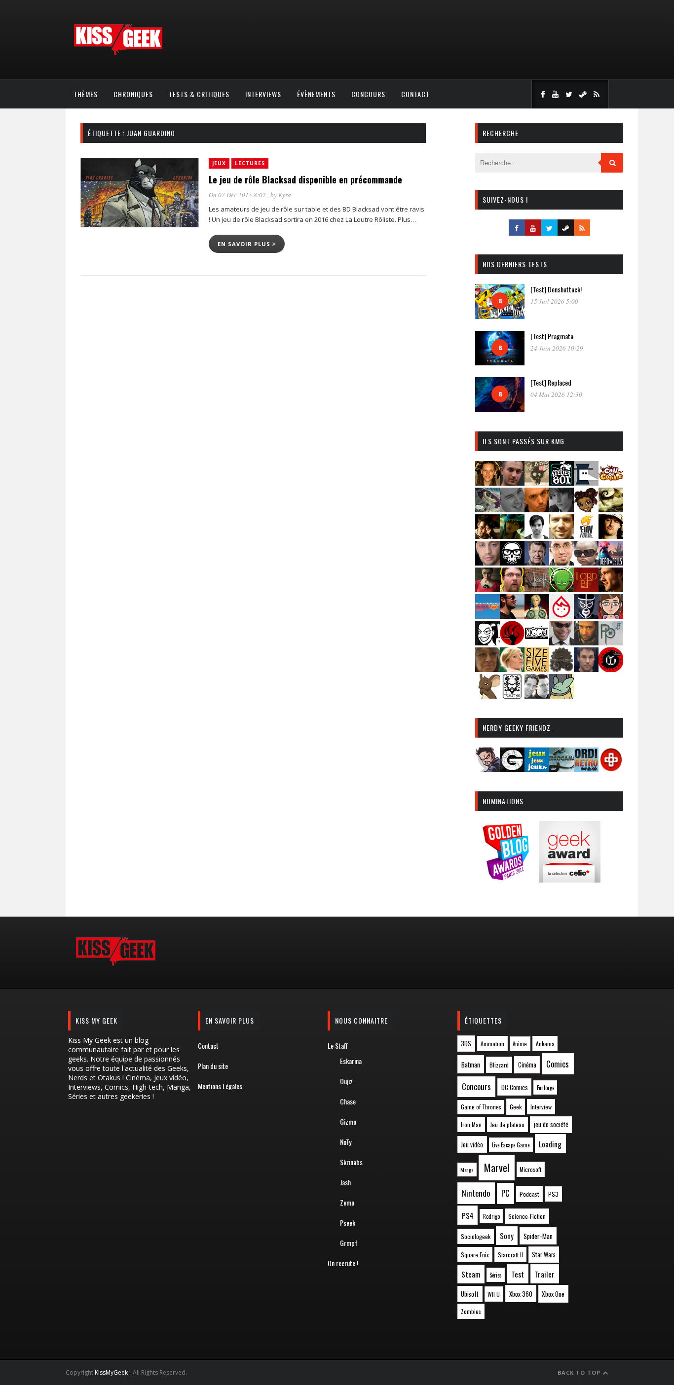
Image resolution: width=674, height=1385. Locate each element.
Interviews (263, 94)
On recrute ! (343, 1263)
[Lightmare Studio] (561, 589)
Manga (466, 1169)
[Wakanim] (536, 695)
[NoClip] (512, 642)
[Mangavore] (487, 615)
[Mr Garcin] (586, 615)
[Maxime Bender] (512, 615)
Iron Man (471, 1124)
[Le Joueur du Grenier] (512, 589)
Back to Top (580, 1372)
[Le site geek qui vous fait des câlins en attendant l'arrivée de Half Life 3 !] (118, 53)
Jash (345, 1182)
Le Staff (338, 1045)
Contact (415, 94)
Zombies (471, 1311)
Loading (550, 1143)
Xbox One (553, 1294)
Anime (520, 1044)
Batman (470, 1064)
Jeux (219, 163)
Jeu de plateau (507, 1124)
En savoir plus (245, 244)
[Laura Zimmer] (487, 589)
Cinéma (527, 1064)
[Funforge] (586, 536)
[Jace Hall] (487, 562)
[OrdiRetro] (586, 769)
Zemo (347, 1202)
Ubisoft (470, 1294)
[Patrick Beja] (586, 642)
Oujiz (346, 1081)
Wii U (493, 1294)
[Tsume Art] (512, 695)
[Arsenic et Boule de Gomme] (536, 482)
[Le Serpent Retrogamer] (561, 769)
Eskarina (351, 1061)
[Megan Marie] (536, 615)
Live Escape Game (510, 1145)
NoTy (345, 1141)
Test (517, 1274)
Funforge (545, 1088)
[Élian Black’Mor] (611, 509)
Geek (516, 1106)
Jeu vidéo (472, 1144)
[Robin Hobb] (487, 669)
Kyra (284, 194)
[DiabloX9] (561, 509)
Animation (492, 1043)
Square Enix (475, 1254)
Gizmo (348, 1121)
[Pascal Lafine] (561, 642)
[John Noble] (536, 562)
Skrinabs (351, 1162)
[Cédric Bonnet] (512, 509)
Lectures (250, 163)
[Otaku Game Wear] (611, 769)
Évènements (316, 94)
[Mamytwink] (611, 589)
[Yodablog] (561, 695)
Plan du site (213, 1066)
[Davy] (536, 509)
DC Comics (514, 1087)
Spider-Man (538, 1236)
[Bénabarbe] (586, 482)
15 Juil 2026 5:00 (554, 301)
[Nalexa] (611, 615)
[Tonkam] (611, 669)
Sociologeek (475, 1236)
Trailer (544, 1274)
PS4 (468, 1215)
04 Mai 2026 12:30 (556, 394)
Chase (348, 1101)
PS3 (553, 1194)
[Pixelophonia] (611, 642)
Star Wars (544, 1254)
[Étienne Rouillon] (487, 536)
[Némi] (487, 642)
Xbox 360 (520, 1294)
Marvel (496, 1167)
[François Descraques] (536, 536)
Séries (495, 1275)
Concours (368, 94)
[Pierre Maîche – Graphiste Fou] (487, 769)
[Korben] (586, 562)
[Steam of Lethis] (561, 669)
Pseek (347, 1222)
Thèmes (86, 94)
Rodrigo (491, 1216)
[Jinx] (512, 562)
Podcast (529, 1194)
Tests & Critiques (199, 94)
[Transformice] (487, 695)
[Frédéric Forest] (561, 536)
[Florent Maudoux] (512, 536)
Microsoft (530, 1169)
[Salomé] (512, 669)
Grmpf (349, 1243)
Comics (557, 1064)
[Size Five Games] (536, 669)
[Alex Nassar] (512, 482)
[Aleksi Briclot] (487, 482)
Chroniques (133, 94)
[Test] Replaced (550, 382)
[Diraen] (586, 509)
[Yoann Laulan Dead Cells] (611, 562)
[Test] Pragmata (551, 336)
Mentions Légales (220, 1086)
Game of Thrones (481, 1107)
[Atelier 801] (561, 482)
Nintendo (476, 1193)
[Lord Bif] (586, 589)
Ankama (545, 1043)
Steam (470, 1274)
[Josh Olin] (561, 562)
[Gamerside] (512, 769)
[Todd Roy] (586, 669)
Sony (507, 1236)
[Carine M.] (487, 509)
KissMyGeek (111, 1372)
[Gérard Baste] (611, 536)
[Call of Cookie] (611, 482)
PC (505, 1193)
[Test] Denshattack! (556, 289)
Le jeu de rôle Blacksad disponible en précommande (305, 179)
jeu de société (551, 1124)
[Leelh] (536, 589)
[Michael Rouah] (561, 615)
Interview (541, 1106)
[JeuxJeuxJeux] (536, 769)
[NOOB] (536, 642)
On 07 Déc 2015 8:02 (238, 194)
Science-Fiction (527, 1216)
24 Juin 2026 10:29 (556, 348)
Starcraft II (510, 1254)
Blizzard (499, 1064)
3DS (466, 1043)
